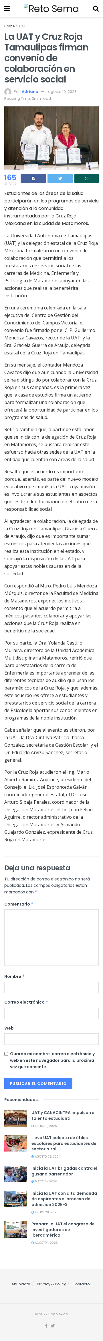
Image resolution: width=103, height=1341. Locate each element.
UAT (22, 26)
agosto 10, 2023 (62, 91)
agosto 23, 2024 (47, 1156)
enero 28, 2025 (46, 1212)
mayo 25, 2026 (45, 1181)
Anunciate (20, 1284)
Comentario (19, 904)
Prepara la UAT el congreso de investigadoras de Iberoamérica (63, 1229)
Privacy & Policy (51, 1284)
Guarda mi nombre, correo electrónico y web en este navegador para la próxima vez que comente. (52, 1060)
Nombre (14, 976)
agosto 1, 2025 (46, 1243)
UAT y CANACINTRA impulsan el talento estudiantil (63, 1115)
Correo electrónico (26, 1002)
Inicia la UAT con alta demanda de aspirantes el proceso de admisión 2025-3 (64, 1198)
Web (9, 1028)
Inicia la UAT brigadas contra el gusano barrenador (64, 1171)
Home (9, 26)
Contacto (81, 1284)
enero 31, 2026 (45, 1126)
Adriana (30, 91)
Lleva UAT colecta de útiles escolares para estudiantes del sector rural (64, 1143)
